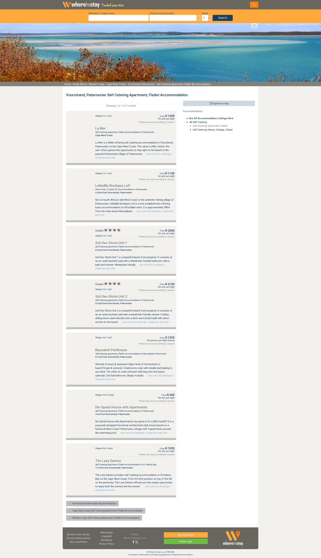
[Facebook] (133, 541)
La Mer (100, 128)
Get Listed (78, 541)
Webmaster (106, 532)
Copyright (106, 536)
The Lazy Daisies (108, 461)
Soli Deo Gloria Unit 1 (111, 243)
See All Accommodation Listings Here (211, 118)
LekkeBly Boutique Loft (112, 186)
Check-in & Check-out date (161, 13)
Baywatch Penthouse (111, 350)
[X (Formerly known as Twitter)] (136, 541)
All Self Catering (198, 122)
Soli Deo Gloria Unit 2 (111, 296)
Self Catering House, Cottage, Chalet (212, 129)
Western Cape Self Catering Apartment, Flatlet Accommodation (106, 517)
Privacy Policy (106, 543)
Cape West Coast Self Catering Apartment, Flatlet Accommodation (107, 510)
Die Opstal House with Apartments (121, 407)
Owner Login (185, 541)
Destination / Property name (101, 13)
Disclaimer (106, 540)
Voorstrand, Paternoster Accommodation (94, 503)
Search (222, 17)
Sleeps (205, 13)
